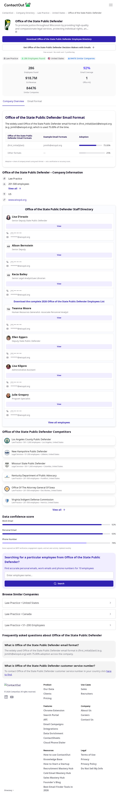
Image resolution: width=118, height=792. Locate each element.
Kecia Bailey (19, 274)
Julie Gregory (20, 394)
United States (58, 12)
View (59, 226)
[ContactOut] (18, 4)
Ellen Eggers (19, 337)
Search (61, 583)
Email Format (34, 101)
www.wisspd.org (17, 199)
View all (57, 509)
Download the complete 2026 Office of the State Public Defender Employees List (59, 301)
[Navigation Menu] (111, 5)
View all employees (59, 422)
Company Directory (25, 12)
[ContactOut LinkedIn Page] (6, 741)
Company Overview (13, 101)
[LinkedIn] (16, 32)
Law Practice (43, 12)
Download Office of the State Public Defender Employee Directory (59, 39)
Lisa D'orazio (20, 216)
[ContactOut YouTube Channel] (12, 741)
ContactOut (7, 12)
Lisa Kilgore (19, 365)
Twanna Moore (21, 308)
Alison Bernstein (22, 245)
